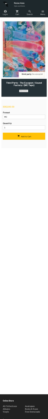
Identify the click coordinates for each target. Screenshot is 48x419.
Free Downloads (32, 411)
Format (6, 112)
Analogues (30, 406)
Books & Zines (31, 409)
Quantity (7, 123)
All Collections (10, 406)
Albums (6, 409)
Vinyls (6, 411)
